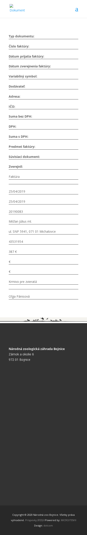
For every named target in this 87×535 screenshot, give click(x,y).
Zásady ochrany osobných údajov (36, 410)
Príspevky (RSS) (34, 520)
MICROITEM (68, 520)
